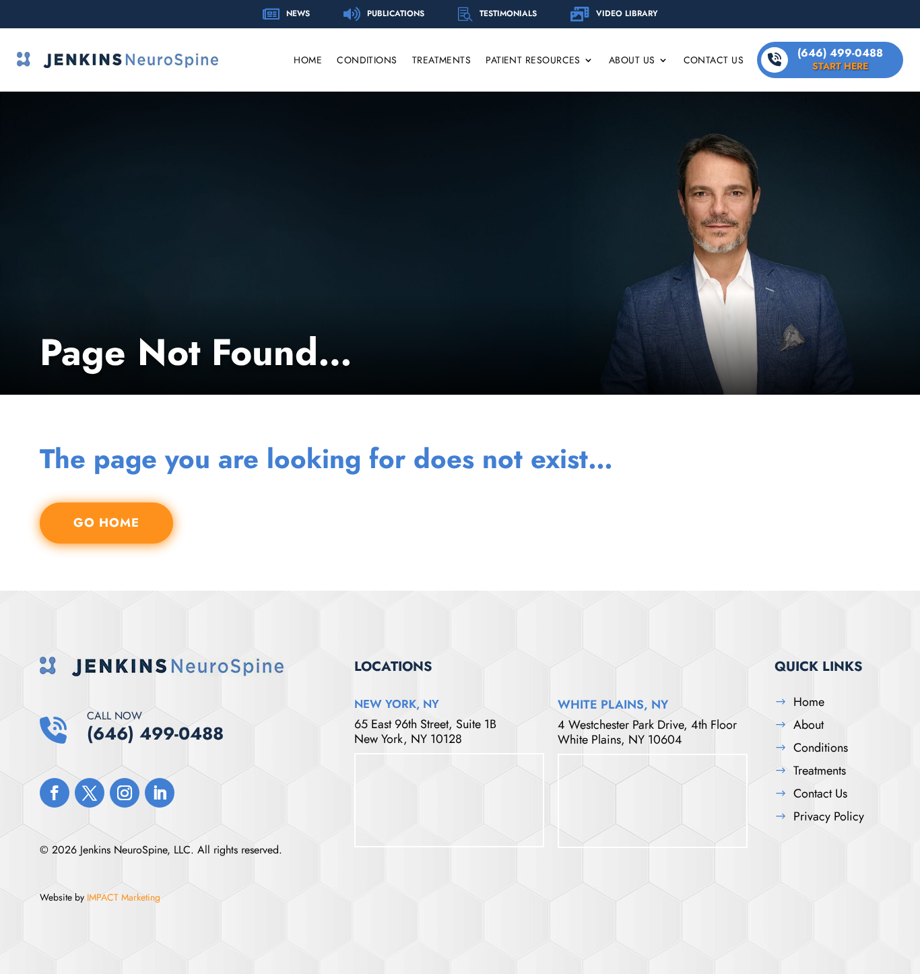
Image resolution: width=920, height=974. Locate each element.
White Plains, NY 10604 (620, 739)
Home (308, 61)
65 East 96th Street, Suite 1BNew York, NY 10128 (425, 731)
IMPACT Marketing (123, 897)
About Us (632, 61)
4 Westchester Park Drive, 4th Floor (647, 725)
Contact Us (714, 61)
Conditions (367, 61)
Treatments (441, 61)
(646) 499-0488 (840, 59)
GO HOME (106, 522)
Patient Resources (533, 61)
